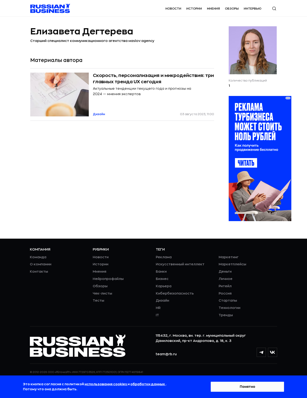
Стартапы (228, 300)
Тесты (98, 300)
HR (158, 308)
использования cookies (106, 384)
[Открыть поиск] (274, 8)
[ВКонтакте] (272, 352)
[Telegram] (261, 352)
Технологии (229, 308)
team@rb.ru (166, 354)
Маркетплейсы (232, 264)
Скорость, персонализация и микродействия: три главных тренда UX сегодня (153, 78)
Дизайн (162, 300)
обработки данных (148, 384)
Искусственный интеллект (180, 264)
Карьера (163, 286)
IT (157, 315)
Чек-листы (102, 293)
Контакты (39, 271)
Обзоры (232, 8)
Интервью (252, 8)
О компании (40, 264)
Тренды (226, 315)
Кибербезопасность (175, 293)
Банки (161, 271)
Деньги (225, 271)
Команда (38, 257)
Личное (225, 279)
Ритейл (225, 286)
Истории (194, 8)
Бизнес (162, 279)
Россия (225, 293)
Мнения (213, 8)
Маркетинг (228, 257)
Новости (173, 8)
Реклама (164, 257)
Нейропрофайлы (108, 279)
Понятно (247, 386)
